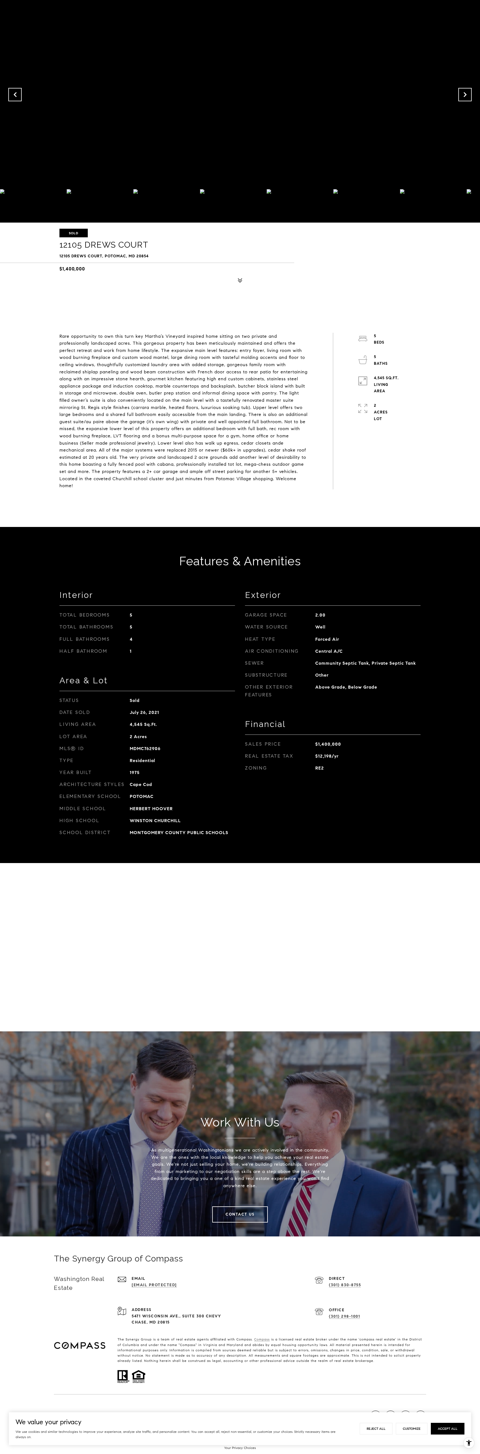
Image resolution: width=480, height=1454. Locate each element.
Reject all (376, 1428)
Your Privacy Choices (240, 1448)
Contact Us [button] (240, 1214)
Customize (412, 1428)
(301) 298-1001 (344, 1316)
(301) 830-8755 (345, 1285)
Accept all (448, 1428)
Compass (262, 1339)
